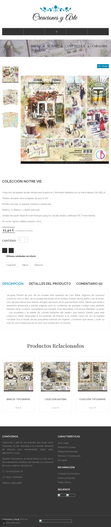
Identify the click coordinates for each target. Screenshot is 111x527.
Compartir (11, 265)
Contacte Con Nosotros (69, 474)
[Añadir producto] (11, 250)
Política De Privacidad (68, 451)
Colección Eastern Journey (55, 399)
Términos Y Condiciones (69, 456)
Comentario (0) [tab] (89, 283)
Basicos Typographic (18, 399)
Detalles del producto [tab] (50, 283)
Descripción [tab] (12, 283)
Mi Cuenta (62, 460)
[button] (98, 32)
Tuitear (25, 265)
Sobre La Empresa (66, 478)
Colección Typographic (92, 399)
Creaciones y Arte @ (10, 519)
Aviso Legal (63, 443)
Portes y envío (64, 482)
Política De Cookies (67, 447)
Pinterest (39, 265)
